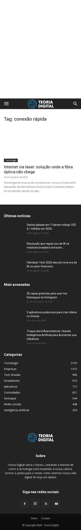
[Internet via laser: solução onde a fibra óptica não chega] (40, 144)
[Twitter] (46, 504)
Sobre (34, 518)
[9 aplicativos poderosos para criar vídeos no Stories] (14, 317)
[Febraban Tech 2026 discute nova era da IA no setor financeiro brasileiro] (14, 267)
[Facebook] (25, 504)
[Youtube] (56, 504)
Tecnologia (11, 160)
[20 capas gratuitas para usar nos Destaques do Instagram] (14, 298)
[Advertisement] (40, 7)
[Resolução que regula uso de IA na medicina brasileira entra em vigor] (14, 248)
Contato (45, 518)
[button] (6, 103)
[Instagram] (35, 504)
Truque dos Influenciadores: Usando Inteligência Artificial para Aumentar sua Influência (51, 335)
